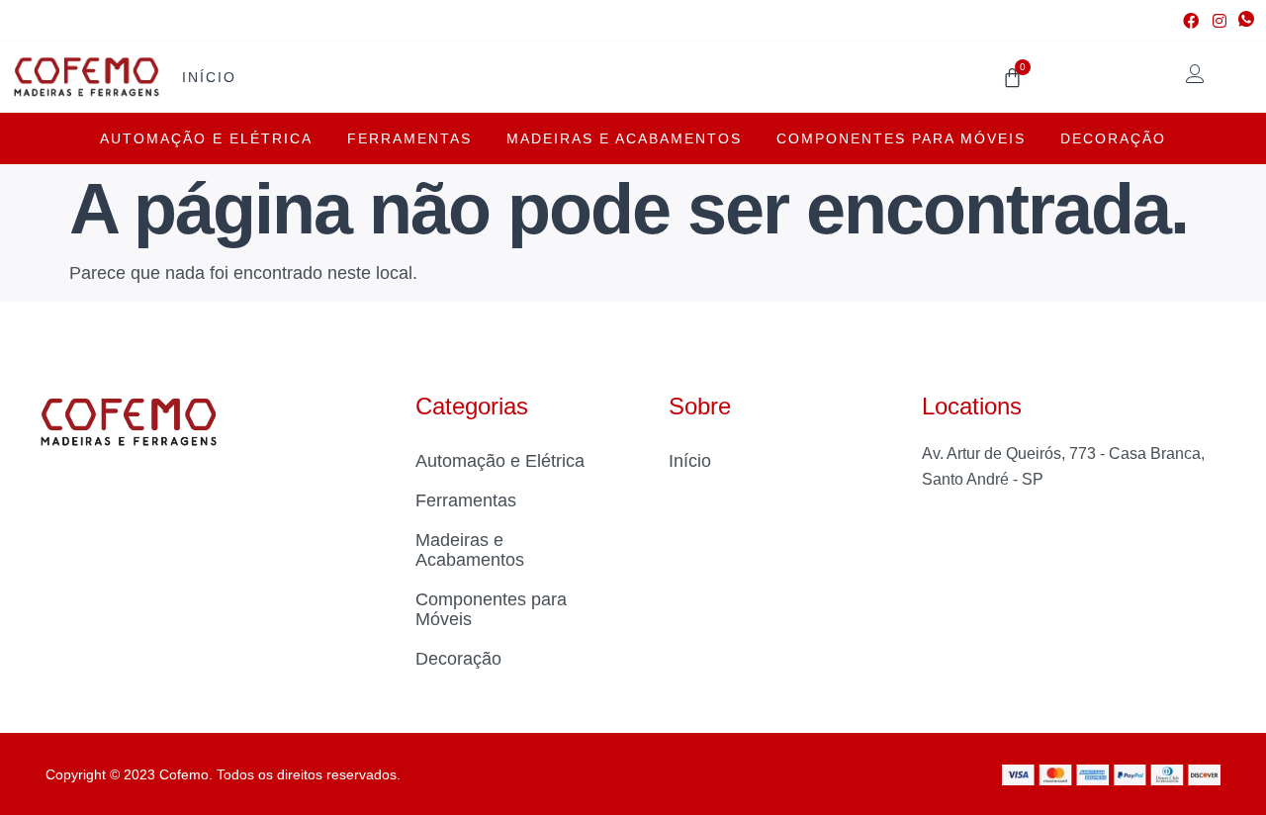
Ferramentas (409, 138)
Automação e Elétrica (206, 138)
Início (209, 77)
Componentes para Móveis (901, 138)
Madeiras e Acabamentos (624, 138)
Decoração (1113, 138)
